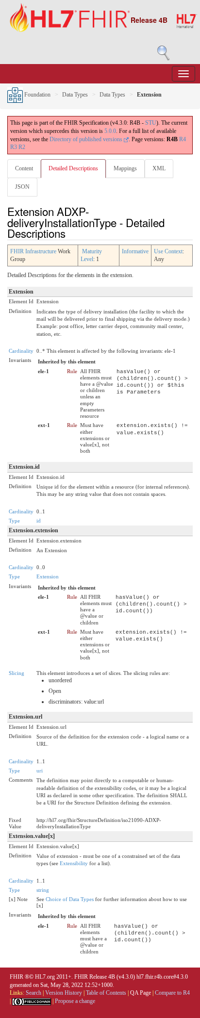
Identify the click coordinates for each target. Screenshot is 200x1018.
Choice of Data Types (70, 899)
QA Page (140, 992)
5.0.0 (110, 131)
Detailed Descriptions (73, 168)
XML (159, 168)
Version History (63, 992)
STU (150, 122)
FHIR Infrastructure (33, 251)
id (38, 521)
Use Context (168, 251)
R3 (13, 147)
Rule (72, 371)
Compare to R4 (172, 992)
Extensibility (74, 863)
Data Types (75, 94)
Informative (135, 251)
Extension (47, 576)
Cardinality (21, 351)
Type (14, 521)
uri (39, 770)
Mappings (125, 168)
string (42, 890)
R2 (21, 147)
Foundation (36, 94)
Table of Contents (106, 992)
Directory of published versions (87, 139)
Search (33, 992)
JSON (22, 186)
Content (24, 168)
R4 (182, 139)
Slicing (16, 673)
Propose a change (75, 1001)
